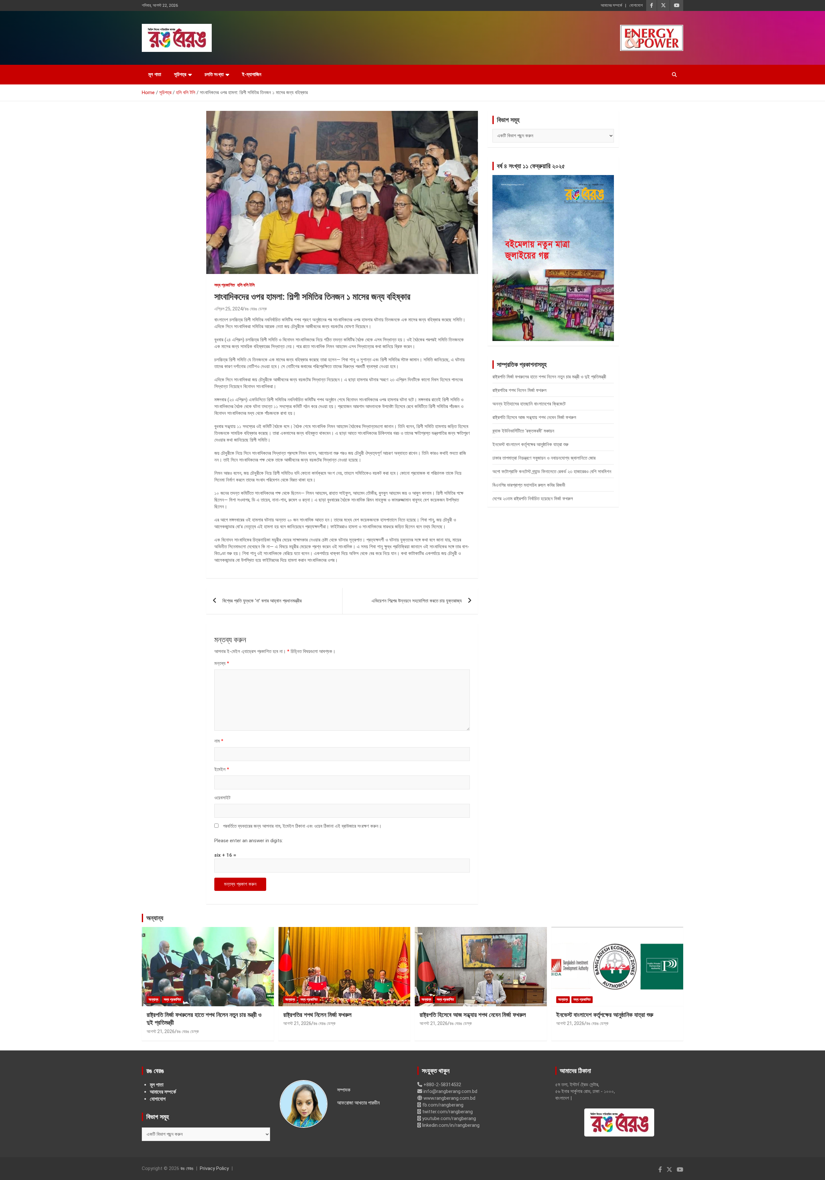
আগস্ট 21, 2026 (161, 1031)
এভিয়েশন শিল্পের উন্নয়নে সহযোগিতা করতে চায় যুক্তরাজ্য (417, 601)
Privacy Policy (214, 1168)
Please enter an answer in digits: (248, 841)
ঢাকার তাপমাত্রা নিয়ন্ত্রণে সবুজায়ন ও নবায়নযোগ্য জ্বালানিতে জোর (544, 458)
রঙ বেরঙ (186, 1168)
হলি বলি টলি (246, 285)
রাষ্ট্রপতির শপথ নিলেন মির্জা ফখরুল (519, 390)
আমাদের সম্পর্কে (611, 5)
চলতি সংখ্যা (214, 74)
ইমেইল (221, 769)
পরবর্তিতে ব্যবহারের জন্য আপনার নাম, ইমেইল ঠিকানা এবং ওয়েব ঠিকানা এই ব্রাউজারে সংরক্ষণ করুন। (302, 826)
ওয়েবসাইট (222, 798)
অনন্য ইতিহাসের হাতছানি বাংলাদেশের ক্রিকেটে (529, 404)
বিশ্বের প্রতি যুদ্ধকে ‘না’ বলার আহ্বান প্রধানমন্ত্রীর (262, 601)
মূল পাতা (154, 74)
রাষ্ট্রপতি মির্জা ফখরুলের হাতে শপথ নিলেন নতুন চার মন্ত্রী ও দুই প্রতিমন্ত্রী (549, 377)
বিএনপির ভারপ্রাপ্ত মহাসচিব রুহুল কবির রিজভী (528, 485)
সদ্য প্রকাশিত (224, 285)
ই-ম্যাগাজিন (251, 74)
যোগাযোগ (636, 5)
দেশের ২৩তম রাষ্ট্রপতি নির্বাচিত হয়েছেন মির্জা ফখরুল (532, 499)
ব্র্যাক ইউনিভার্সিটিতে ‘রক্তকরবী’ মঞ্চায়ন (523, 431)
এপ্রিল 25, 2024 (228, 308)
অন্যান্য (154, 918)
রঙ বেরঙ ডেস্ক (256, 308)
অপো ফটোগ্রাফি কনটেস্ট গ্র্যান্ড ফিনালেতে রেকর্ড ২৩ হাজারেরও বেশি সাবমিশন (551, 471)
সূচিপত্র (180, 74)
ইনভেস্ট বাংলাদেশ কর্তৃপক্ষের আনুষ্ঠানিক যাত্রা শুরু (530, 444)
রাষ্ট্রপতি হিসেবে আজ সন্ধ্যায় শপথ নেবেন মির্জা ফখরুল (534, 417)
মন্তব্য (221, 663)
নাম (218, 741)
